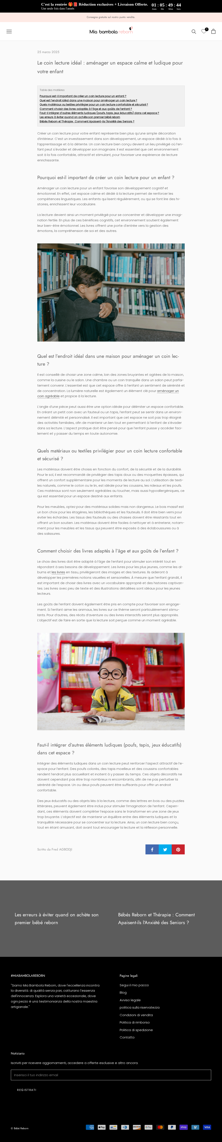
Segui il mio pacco (134, 985)
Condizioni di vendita (136, 1015)
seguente (205, 12)
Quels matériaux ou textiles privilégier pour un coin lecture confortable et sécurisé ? (94, 104)
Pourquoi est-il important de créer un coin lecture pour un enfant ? (83, 96)
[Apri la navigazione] (9, 31)
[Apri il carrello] (213, 31)
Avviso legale (130, 1000)
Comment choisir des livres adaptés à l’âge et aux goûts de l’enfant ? (86, 109)
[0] (204, 31)
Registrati (27, 1090)
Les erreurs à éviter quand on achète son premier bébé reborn (80, 117)
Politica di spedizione (136, 1030)
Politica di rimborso (135, 1022)
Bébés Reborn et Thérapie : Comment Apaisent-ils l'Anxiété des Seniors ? (87, 121)
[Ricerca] (194, 31)
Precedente (184, 12)
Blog (123, 992)
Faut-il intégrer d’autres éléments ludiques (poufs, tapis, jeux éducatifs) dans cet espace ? (99, 113)
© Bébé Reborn (19, 1128)
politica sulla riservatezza (140, 1007)
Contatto (127, 1037)
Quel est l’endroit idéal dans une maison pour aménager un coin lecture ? (88, 100)
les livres (58, 572)
